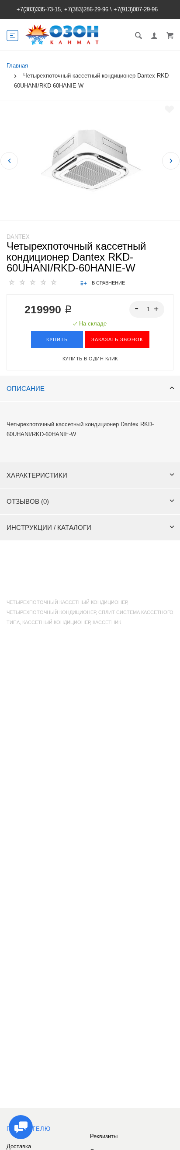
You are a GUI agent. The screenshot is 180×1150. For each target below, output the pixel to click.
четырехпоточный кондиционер (51, 612)
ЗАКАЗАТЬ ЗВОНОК (117, 339)
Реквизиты (104, 1136)
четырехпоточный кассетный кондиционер (67, 602)
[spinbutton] (147, 309)
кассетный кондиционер (56, 622)
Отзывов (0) (28, 501)
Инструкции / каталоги (49, 527)
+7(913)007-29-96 (136, 9)
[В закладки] (169, 109)
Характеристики (37, 475)
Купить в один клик (90, 358)
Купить (57, 339)
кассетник (107, 622)
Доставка (19, 1146)
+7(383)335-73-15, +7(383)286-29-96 (62, 9)
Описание (26, 388)
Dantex (18, 237)
